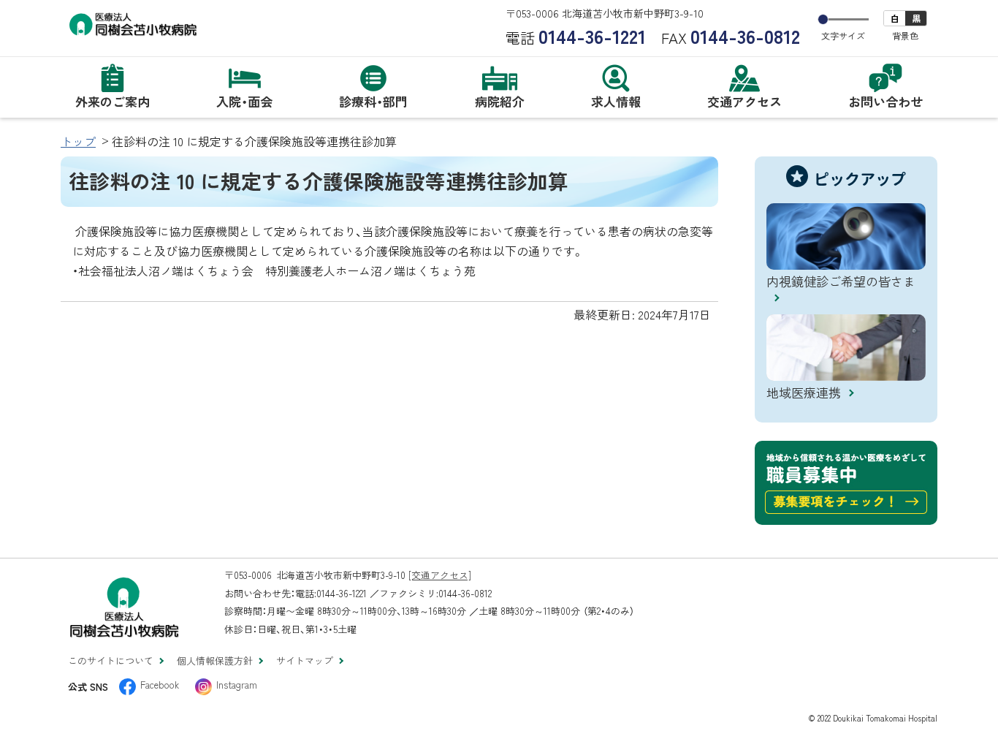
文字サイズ (843, 35)
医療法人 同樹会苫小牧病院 (170, 26)
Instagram (236, 685)
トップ (78, 141)
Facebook (159, 685)
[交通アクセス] (439, 575)
